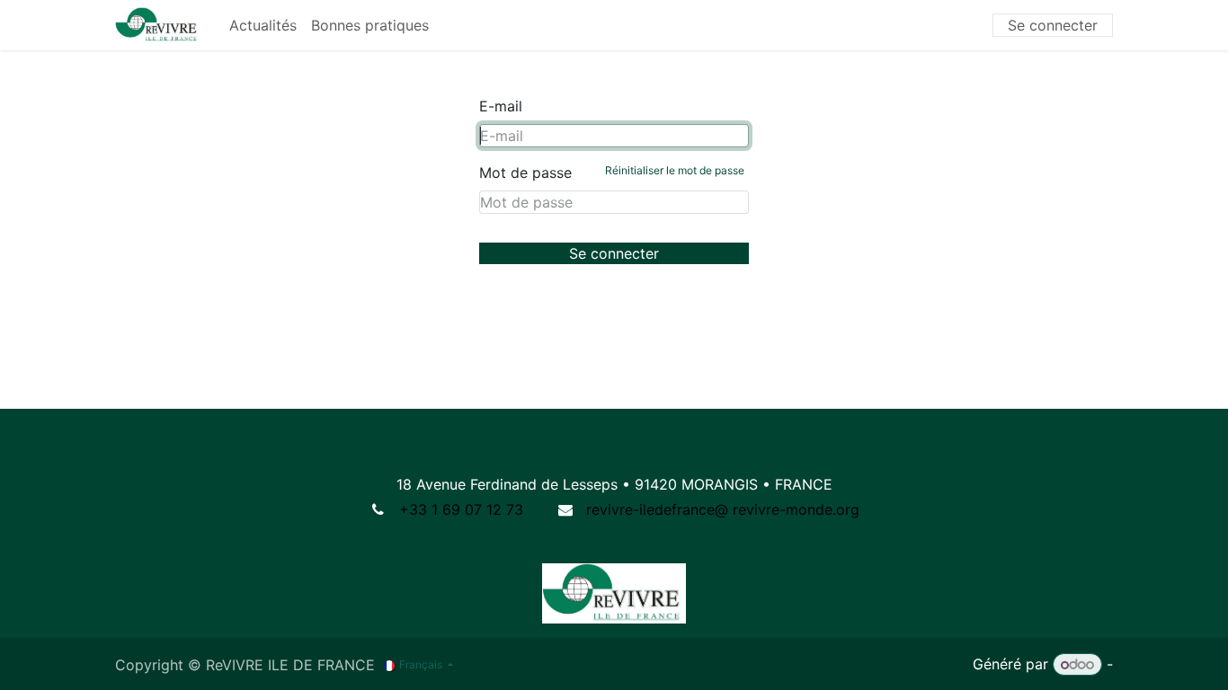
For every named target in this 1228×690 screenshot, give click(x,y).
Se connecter (1053, 25)
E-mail (500, 106)
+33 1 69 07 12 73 (461, 509)
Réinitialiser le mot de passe (674, 170)
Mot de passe (611, 172)
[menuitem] (263, 25)
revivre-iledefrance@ (657, 509)
